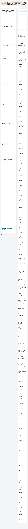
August (20, 67)
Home (8, 234)
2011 (19, 489)
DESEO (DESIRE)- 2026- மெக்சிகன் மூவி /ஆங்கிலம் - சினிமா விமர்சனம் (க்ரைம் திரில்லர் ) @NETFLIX (22, 56)
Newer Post (2, 234)
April (19, 74)
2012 (19, 467)
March (20, 141)
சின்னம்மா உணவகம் (20, 315)
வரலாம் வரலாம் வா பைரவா (21, 343)
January (20, 79)
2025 (19, 81)
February (20, 77)
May (19, 72)
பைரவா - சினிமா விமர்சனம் (21, 308)
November (20, 84)
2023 (19, 125)
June (19, 114)
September (20, 109)
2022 (19, 147)
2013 (19, 445)
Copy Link (3, 229)
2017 (19, 236)
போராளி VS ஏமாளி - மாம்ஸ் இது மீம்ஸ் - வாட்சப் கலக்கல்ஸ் (8, 11)
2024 (19, 103)
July (19, 69)
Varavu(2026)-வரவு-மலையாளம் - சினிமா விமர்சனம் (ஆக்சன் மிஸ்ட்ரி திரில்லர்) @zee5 (22, 59)
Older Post (15, 234)
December (20, 104)
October (20, 86)
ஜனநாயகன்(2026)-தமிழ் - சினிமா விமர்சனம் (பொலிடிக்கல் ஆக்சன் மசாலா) (22, 52)
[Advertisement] (8, 20)
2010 (19, 511)
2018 (19, 219)
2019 (19, 199)
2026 (19, 66)
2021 (19, 165)
